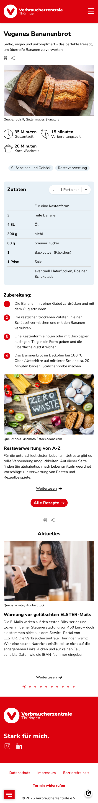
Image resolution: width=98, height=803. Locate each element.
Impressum (46, 772)
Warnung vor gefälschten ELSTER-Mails (47, 614)
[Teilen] (13, 58)
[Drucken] (5, 58)
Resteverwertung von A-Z (32, 448)
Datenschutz (19, 772)
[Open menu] (9, 794)
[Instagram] (7, 746)
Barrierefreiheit (76, 772)
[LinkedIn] (19, 746)
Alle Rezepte (46, 503)
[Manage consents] (88, 793)
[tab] (24, 687)
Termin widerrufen (49, 785)
